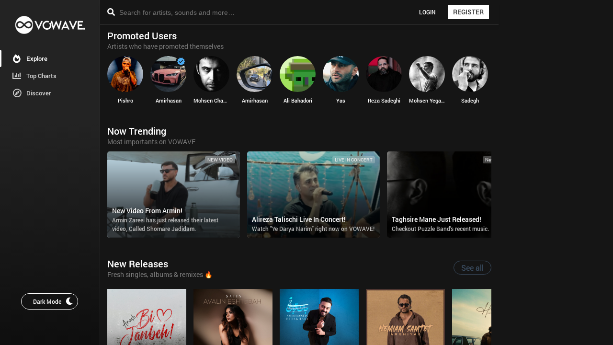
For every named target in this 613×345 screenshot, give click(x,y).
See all (472, 268)
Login (427, 12)
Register (468, 11)
